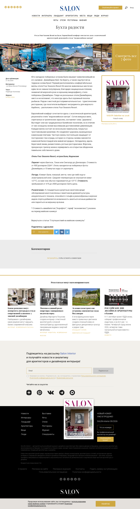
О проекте (22, 469)
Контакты (80, 469)
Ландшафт (59, 16)
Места (82, 16)
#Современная (62, 332)
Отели (63, 20)
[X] (56, 231)
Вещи (89, 16)
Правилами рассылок (65, 378)
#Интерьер (11, 327)
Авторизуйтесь (52, 258)
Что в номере (105, 427)
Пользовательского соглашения (93, 376)
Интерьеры (47, 16)
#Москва (43, 335)
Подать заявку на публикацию (103, 469)
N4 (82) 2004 (10, 97)
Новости (36, 16)
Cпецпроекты (48, 434)
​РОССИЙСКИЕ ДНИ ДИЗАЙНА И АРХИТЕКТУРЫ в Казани (118, 311)
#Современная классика (24, 327)
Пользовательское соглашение (53, 472)
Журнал (104, 16)
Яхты (55, 20)
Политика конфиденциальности (86, 472)
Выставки (46, 413)
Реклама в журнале (62, 469)
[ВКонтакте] (61, 231)
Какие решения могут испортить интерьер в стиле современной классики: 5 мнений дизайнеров (21, 312)
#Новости (108, 335)
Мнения (83, 20)
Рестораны (72, 20)
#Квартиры (52, 332)
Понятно (106, 504)
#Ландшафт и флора (79, 330)
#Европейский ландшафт (81, 333)
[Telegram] (67, 231)
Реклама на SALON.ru (109, 124)
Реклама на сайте (40, 469)
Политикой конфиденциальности (42, 378)
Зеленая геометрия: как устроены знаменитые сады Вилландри (85, 311)
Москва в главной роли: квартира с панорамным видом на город (51, 311)
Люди (96, 16)
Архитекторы (71, 16)
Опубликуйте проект (110, 8)
